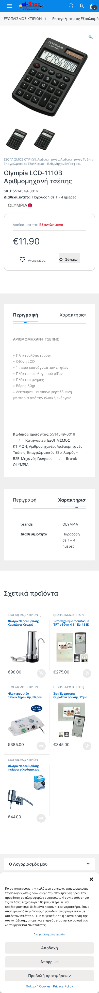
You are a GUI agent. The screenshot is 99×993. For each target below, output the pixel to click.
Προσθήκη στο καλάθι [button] (37, 673)
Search (71, 6)
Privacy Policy (63, 986)
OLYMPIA (20, 464)
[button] (91, 878)
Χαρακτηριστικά (77, 315)
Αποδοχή (49, 947)
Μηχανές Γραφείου (67, 164)
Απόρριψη (49, 961)
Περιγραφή (25, 315)
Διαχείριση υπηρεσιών (49, 934)
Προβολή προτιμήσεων (49, 975)
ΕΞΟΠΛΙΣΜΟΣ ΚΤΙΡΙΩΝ (23, 18)
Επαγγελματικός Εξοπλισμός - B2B (28, 164)
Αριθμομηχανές (48, 159)
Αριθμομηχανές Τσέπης (76, 159)
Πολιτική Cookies (38, 986)
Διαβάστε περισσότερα (35, 746)
